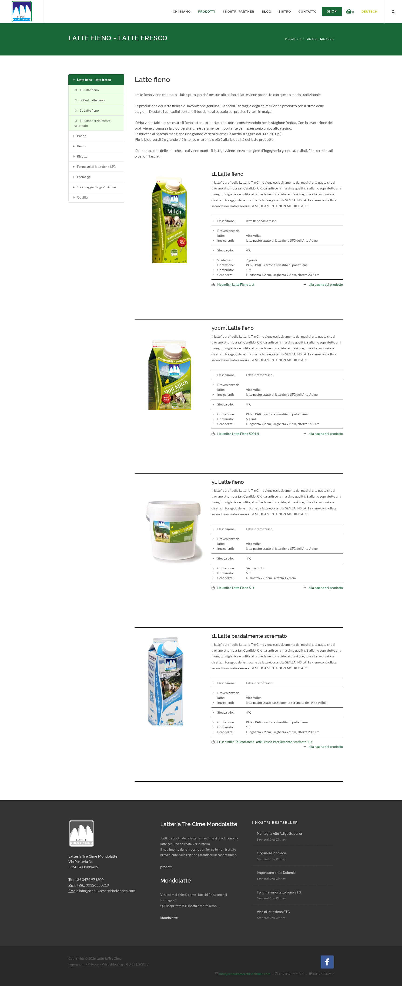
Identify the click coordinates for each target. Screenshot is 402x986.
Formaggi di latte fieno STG (96, 166)
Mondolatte (169, 918)
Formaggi (84, 177)
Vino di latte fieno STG (273, 912)
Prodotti (290, 39)
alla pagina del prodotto (326, 284)
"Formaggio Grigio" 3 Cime (96, 187)
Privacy (93, 964)
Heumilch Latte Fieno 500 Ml (238, 434)
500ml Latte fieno (92, 100)
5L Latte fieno (89, 110)
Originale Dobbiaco (271, 853)
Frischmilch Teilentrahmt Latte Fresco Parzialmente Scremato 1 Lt (264, 742)
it (300, 39)
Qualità (82, 197)
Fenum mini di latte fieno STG (279, 892)
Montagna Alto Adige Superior (279, 833)
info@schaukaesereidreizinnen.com (107, 890)
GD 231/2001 (136, 964)
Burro (81, 146)
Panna (81, 136)
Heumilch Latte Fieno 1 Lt (235, 284)
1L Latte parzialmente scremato (92, 123)
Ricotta (82, 156)
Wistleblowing (112, 964)
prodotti (166, 867)
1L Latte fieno (89, 90)
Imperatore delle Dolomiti (276, 873)
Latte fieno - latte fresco (94, 80)
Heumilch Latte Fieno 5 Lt (235, 588)
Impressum (76, 964)
